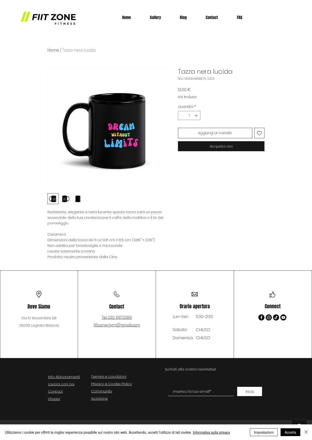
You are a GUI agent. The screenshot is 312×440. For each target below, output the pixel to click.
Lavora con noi (61, 384)
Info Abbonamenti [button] (64, 376)
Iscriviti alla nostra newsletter (190, 369)
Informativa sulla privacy (211, 432)
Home (53, 50)
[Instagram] (269, 317)
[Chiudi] (306, 432)
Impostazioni (263, 432)
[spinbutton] (189, 115)
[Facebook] (261, 317)
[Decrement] (182, 115)
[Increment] (197, 115)
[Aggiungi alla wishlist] (259, 133)
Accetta (290, 432)
